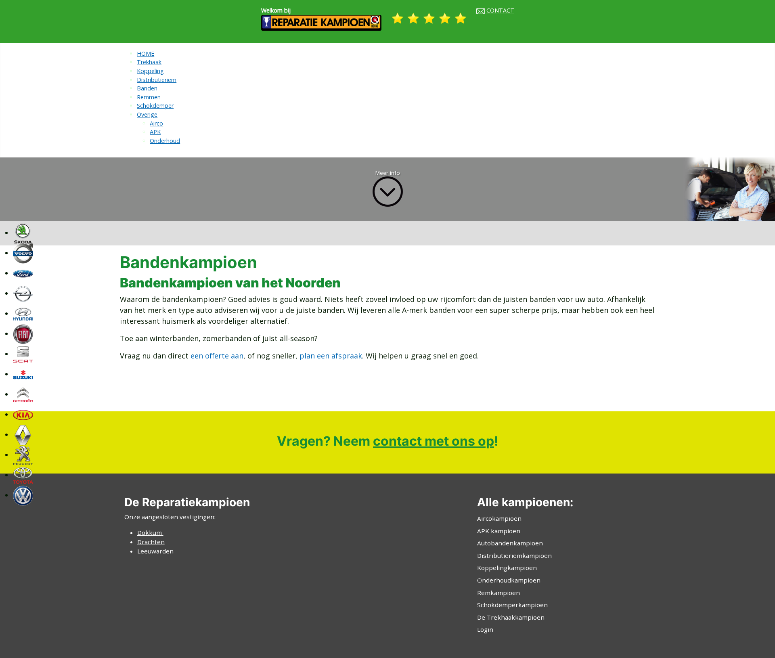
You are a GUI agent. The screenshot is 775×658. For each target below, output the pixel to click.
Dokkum (150, 532)
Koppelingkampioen (507, 568)
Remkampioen (498, 593)
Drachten (151, 542)
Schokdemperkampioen (512, 605)
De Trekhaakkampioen (511, 617)
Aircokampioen (499, 518)
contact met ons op (433, 441)
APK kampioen (498, 531)
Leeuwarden (155, 551)
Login (485, 629)
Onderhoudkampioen (508, 580)
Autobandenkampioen (510, 543)
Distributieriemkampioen (514, 555)
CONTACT (500, 10)
